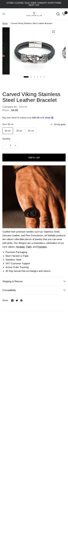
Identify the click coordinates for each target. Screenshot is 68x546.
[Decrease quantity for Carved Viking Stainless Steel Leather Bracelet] (5, 145)
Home (5, 23)
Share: (5, 300)
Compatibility (9, 290)
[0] (63, 14)
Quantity (6, 139)
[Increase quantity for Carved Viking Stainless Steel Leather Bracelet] (15, 145)
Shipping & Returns (12, 281)
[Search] (58, 14)
